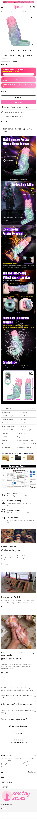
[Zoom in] (32, 45)
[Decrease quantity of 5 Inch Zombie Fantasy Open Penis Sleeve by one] (10, 92)
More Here (4, 564)
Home (3, 12)
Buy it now (18, 102)
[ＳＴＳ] (18, 7)
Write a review (18, 733)
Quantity (3, 92)
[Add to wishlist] (32, 17)
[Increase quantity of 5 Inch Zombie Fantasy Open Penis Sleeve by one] (34, 92)
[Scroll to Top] (34, 810)
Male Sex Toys (12, 12)
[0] (34, 7)
